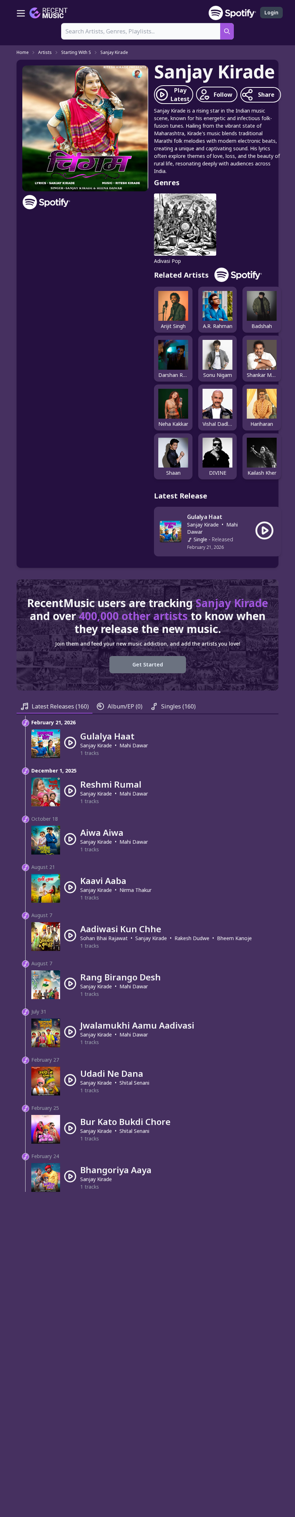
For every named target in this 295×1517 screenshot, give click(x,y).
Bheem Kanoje (234, 938)
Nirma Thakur (135, 890)
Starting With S (76, 52)
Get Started (147, 664)
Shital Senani (134, 1082)
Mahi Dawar (133, 745)
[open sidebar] (21, 13)
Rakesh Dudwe (191, 938)
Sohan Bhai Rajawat (104, 938)
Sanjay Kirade (114, 52)
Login (271, 12)
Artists (45, 52)
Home (23, 52)
